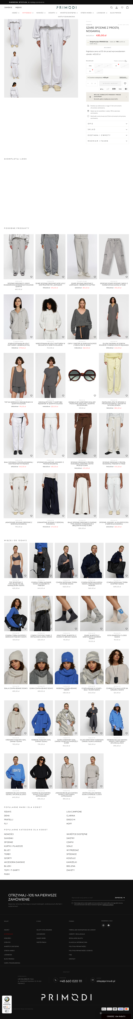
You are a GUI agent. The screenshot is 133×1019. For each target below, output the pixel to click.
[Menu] (10, 997)
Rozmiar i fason (98, 141)
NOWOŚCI (40, 13)
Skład (91, 129)
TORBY (7, 854)
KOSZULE (71, 858)
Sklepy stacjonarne (44, 930)
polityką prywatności (108, 904)
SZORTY (8, 858)
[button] (116, 1016)
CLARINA (70, 815)
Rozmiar (107, 61)
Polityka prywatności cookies (81, 950)
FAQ (70, 955)
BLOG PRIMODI (115, 13)
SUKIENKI (8, 838)
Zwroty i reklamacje (77, 934)
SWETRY (70, 838)
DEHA (7, 815)
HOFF (69, 823)
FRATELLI (8, 819)
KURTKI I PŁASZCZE (13, 846)
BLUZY (7, 850)
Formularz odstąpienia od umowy (82, 930)
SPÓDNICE (71, 854)
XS (99, 66)
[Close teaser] (101, 1013)
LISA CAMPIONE (74, 811)
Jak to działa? (107, 47)
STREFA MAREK (86, 13)
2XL (99, 71)
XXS (90, 66)
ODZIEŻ (15, 13)
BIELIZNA (70, 866)
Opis (90, 124)
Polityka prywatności (77, 946)
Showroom (41, 934)
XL (90, 71)
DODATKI (52, 13)
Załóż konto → (123, 77)
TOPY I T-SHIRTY (12, 870)
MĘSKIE (18, 7)
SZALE (69, 846)
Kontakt (72, 959)
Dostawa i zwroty (99, 135)
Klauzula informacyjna (78, 942)
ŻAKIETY (70, 870)
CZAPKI (70, 842)
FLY (6, 823)
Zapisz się (118, 897)
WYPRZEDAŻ (72, 850)
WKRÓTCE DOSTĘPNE (68, 13)
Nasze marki (41, 938)
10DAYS (89, 24)
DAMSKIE (8, 7)
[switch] (7, 1011)
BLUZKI (7, 866)
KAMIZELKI (71, 862)
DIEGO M (70, 819)
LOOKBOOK (101, 13)
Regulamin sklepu (76, 938)
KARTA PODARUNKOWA (66, 17)
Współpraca (41, 942)
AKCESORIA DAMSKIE (14, 862)
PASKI (7, 874)
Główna (88, 21)
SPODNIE (8, 842)
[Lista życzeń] (31, 277)
